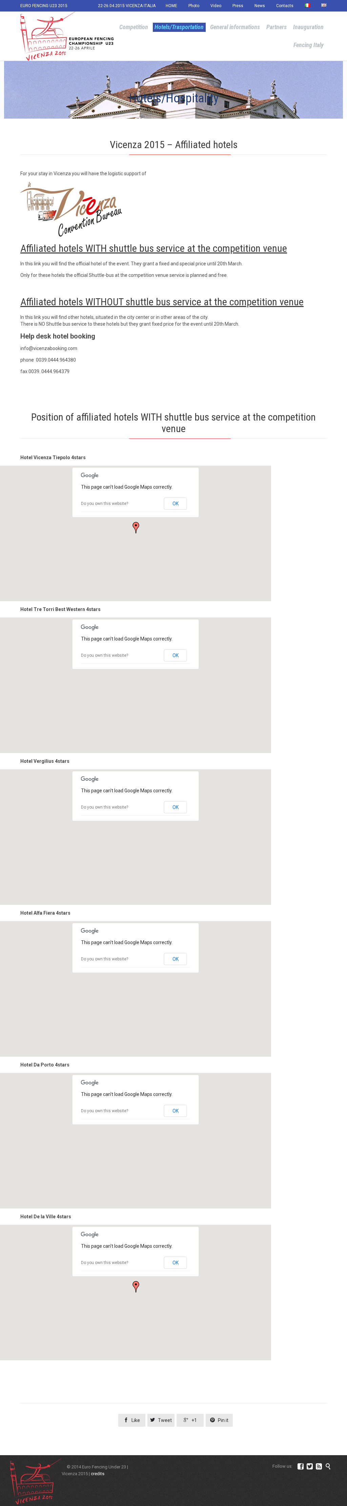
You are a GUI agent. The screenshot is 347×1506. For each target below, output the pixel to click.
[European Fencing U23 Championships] (67, 36)
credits (97, 1473)
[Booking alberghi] (173, 209)
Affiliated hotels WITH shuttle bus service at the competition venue (153, 248)
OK (175, 503)
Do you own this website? (104, 503)
